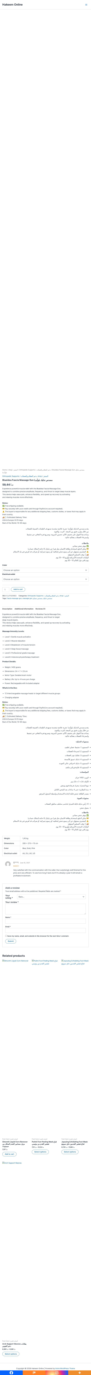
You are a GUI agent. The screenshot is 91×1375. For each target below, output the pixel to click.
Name (8, 917)
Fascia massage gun (14, 598)
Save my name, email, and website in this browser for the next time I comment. (38, 936)
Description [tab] (7, 609)
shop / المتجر (13, 470)
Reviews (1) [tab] (40, 609)
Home (4, 470)
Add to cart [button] (9, 1154)
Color (4, 565)
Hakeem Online (12, 4)
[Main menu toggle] (86, 4)
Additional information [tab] (24, 609)
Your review (12, 902)
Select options (40, 1152)
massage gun (27, 598)
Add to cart (18, 589)
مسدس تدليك (47, 598)
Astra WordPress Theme (65, 1368)
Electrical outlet (8, 574)
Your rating (9, 896)
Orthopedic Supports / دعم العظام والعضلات (35, 470)
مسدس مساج (37, 598)
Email (8, 927)
